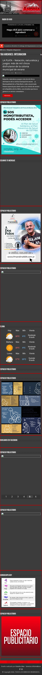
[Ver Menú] (3, 6)
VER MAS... (7, 95)
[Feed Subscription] (41, 55)
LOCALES (19, 73)
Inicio (4, 50)
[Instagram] (22, 669)
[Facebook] (20, 669)
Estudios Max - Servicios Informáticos (28, 666)
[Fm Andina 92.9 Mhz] (21, 7)
